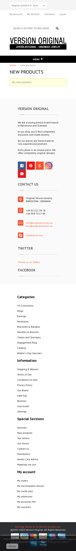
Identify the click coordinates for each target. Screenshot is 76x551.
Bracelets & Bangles (28, 326)
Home (13, 65)
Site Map (20, 526)
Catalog (21, 347)
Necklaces (23, 321)
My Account (16, 14)
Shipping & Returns (28, 369)
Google (40, 166)
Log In (63, 14)
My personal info (26, 501)
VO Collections (25, 305)
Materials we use (26, 464)
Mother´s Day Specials (29, 353)
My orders (22, 480)
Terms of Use (24, 374)
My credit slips (25, 491)
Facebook (22, 166)
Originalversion (34, 235)
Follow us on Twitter (29, 262)
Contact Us (54, 526)
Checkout (49, 14)
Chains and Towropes (29, 337)
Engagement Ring (27, 342)
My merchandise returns (30, 485)
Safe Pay (22, 395)
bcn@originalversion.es (39, 225)
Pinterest (31, 166)
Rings (20, 310)
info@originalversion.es (39, 222)
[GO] (57, 28)
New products (24, 432)
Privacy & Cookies (58, 542)
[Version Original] (38, 38)
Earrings (21, 316)
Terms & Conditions (36, 526)
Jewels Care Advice (27, 459)
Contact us (23, 448)
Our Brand (22, 390)
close (12, 546)
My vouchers (24, 507)
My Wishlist (33, 14)
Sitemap (22, 411)
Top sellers (23, 438)
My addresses (24, 496)
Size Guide (23, 406)
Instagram (49, 166)
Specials (22, 427)
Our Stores (23, 443)
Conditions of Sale (27, 379)
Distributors (23, 453)
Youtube (22, 174)
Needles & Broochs (28, 332)
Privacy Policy (24, 385)
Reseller (21, 400)
